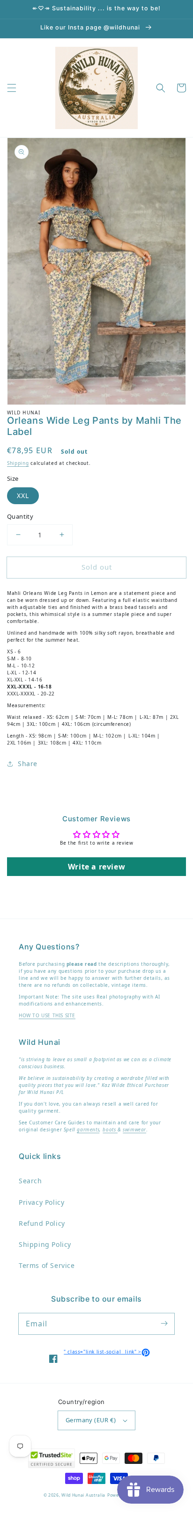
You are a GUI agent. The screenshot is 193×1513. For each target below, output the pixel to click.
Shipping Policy (45, 1244)
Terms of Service (47, 1265)
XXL (23, 495)
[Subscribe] (164, 1323)
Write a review (96, 866)
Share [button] (27, 763)
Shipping (18, 463)
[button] (11, 88)
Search (30, 1180)
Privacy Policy (41, 1202)
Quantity (20, 516)
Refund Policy (42, 1223)
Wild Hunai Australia (83, 1495)
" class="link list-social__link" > (106, 1351)
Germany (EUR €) (91, 1420)
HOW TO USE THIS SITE (47, 1015)
